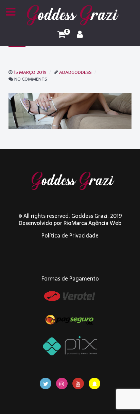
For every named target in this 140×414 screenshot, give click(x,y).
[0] (61, 34)
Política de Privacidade (70, 235)
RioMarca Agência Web (92, 223)
